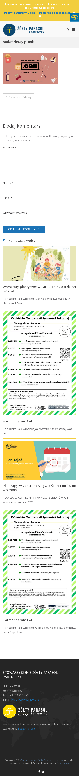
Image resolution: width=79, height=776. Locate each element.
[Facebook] (39, 771)
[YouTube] (40, 16)
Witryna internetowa (15, 213)
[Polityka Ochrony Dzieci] (20, 13)
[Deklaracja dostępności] (55, 13)
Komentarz (9, 147)
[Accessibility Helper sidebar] (74, 17)
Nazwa (8, 183)
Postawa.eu (63, 763)
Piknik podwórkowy (19, 97)
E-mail (7, 198)
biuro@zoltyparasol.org (41, 7)
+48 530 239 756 (60, 4)
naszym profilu (27, 728)
